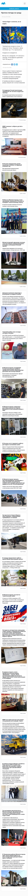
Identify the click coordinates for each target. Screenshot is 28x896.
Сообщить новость (14, 8)
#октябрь (8, 16)
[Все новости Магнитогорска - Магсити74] (3, 3)
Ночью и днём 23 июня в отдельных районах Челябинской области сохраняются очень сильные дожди (12, 72)
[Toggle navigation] (24, 3)
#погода (4, 16)
